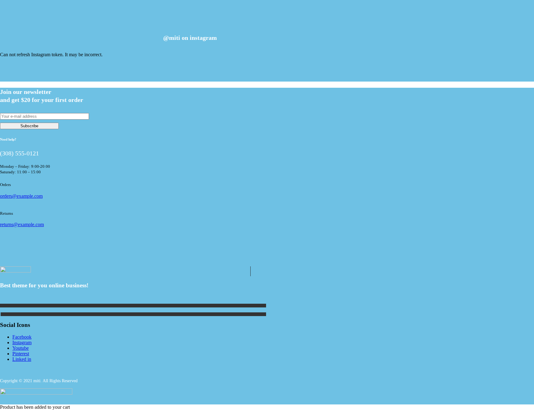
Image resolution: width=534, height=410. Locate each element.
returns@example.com (22, 224)
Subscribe (29, 126)
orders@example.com (21, 196)
